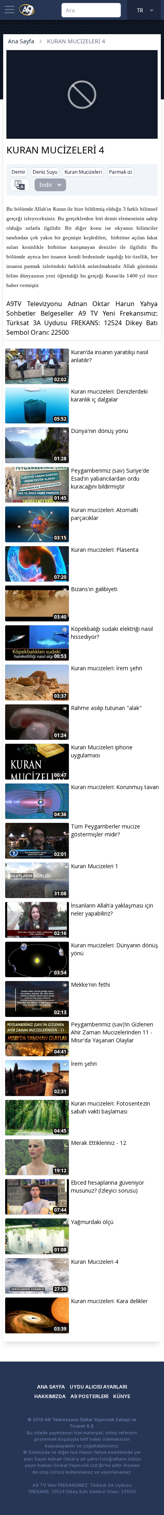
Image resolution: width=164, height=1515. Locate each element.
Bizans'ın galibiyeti (94, 589)
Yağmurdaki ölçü (92, 1222)
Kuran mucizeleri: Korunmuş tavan (115, 787)
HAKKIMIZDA (50, 1396)
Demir (18, 172)
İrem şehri (84, 1063)
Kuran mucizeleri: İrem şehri (106, 668)
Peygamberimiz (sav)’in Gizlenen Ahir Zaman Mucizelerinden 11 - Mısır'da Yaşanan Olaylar (112, 1032)
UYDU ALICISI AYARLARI (98, 1387)
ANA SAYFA (51, 1387)
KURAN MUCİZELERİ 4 (76, 41)
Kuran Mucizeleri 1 (94, 866)
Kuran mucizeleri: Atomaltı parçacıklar (104, 514)
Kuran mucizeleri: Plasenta (105, 549)
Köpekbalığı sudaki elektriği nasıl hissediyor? (112, 632)
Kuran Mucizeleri (83, 172)
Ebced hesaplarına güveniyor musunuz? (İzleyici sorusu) (107, 1186)
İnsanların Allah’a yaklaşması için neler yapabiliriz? (112, 909)
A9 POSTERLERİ (89, 1396)
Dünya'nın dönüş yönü (99, 431)
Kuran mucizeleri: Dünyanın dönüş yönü (114, 949)
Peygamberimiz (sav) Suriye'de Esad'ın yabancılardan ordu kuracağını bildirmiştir (110, 478)
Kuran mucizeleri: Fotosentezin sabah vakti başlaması (110, 1107)
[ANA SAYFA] (27, 9)
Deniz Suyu (45, 172)
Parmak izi (120, 172)
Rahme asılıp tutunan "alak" (106, 708)
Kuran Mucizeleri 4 (94, 1261)
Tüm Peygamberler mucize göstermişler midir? (105, 830)
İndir (46, 184)
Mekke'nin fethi (90, 984)
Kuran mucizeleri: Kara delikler (109, 1301)
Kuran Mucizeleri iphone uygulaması (102, 751)
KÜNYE (121, 1396)
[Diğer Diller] (20, 184)
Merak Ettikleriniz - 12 (98, 1142)
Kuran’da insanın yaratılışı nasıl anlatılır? (109, 356)
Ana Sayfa (21, 41)
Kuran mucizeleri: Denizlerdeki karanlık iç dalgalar (109, 395)
